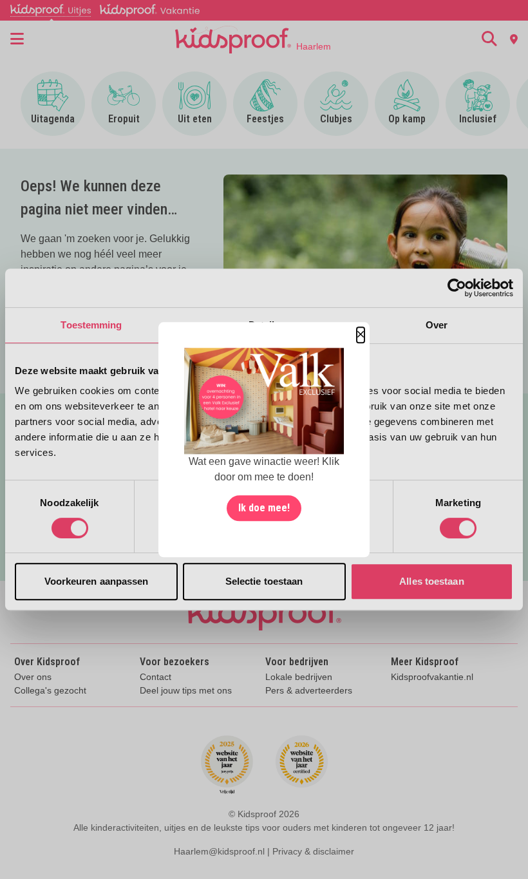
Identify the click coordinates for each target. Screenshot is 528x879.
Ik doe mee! (264, 508)
